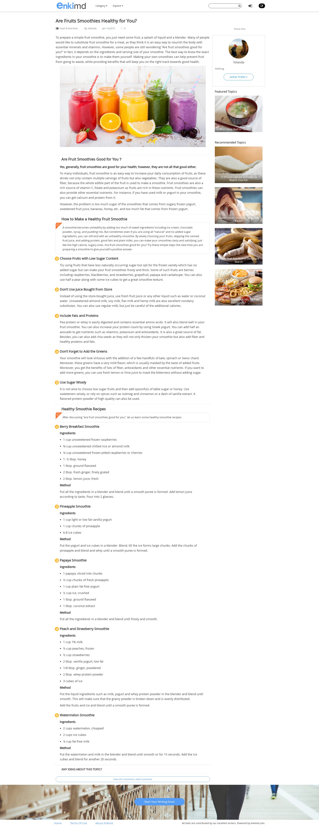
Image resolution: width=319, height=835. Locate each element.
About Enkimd (104, 823)
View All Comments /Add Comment (132, 779)
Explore (117, 5)
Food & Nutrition (68, 28)
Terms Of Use (78, 823)
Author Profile (238, 76)
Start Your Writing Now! (159, 802)
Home (58, 823)
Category (101, 5)
